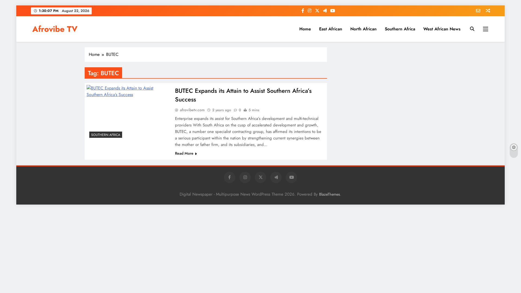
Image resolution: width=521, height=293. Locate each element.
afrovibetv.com (192, 110)
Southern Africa (400, 29)
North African (363, 29)
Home (305, 29)
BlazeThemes (329, 194)
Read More (184, 153)
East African (330, 29)
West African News (441, 29)
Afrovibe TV (55, 29)
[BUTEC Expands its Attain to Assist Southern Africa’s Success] (128, 113)
